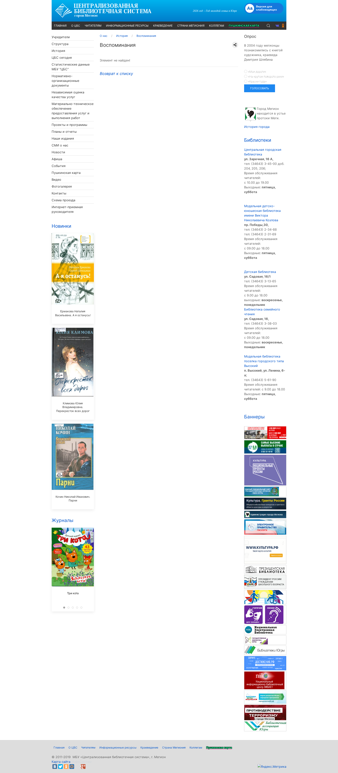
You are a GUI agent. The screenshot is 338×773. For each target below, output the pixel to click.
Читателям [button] (93, 25)
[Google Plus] (83, 766)
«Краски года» (257, 81)
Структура (60, 44)
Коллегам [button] (216, 25)
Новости (58, 152)
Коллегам (196, 747)
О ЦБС (72, 747)
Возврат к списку (116, 73)
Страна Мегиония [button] (190, 25)
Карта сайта (61, 762)
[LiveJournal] (77, 766)
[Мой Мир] (71, 766)
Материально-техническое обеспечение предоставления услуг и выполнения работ (72, 111)
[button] (268, 26)
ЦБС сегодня (62, 58)
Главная (59, 747)
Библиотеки (257, 140)
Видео (56, 180)
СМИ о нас (60, 145)
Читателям (88, 747)
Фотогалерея (62, 186)
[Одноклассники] (66, 766)
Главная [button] (60, 25)
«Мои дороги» (256, 71)
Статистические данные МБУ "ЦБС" (71, 66)
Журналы (62, 520)
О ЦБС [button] (75, 25)
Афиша (57, 159)
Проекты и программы (69, 125)
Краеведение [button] (163, 25)
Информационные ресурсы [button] (127, 25)
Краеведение (149, 747)
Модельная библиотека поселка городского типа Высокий (264, 361)
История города (257, 127)
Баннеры (254, 417)
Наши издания (63, 138)
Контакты (59, 193)
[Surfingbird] (88, 766)
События (59, 166)
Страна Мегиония (174, 747)
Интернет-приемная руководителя (67, 209)
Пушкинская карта (66, 173)
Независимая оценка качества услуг (68, 94)
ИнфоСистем (81, 762)
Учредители (61, 37)
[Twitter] (60, 766)
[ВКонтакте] (54, 766)
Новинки (61, 226)
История (58, 51)
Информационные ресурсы (118, 747)
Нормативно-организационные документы (65, 80)
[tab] (64, 608)
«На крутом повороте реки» (265, 76)
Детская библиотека (260, 272)
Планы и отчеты (64, 132)
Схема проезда (63, 200)
